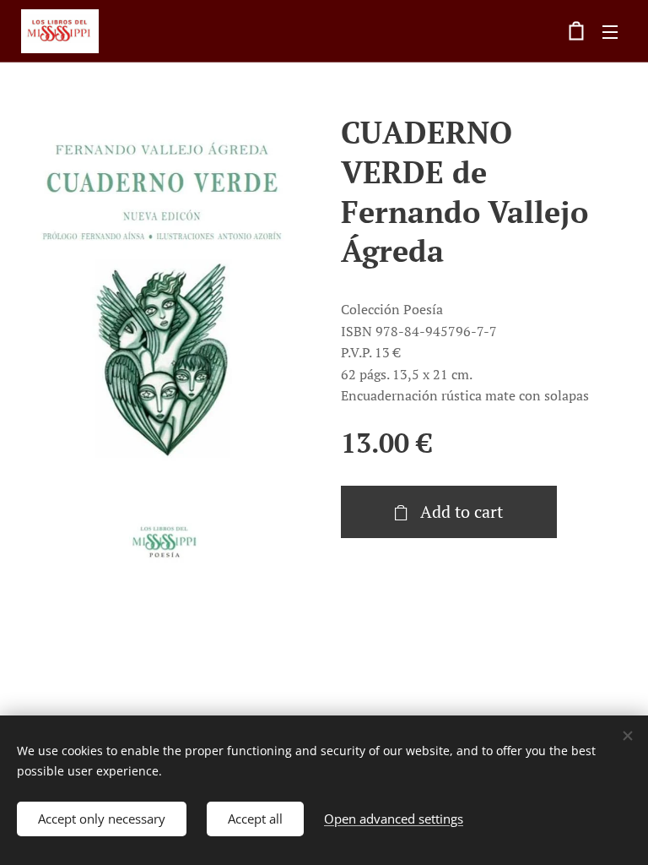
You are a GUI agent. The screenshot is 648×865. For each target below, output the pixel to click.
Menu (610, 31)
